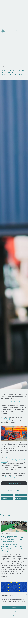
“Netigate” (9, 458)
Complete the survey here (14, 483)
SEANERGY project (6, 419)
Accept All (14, 607)
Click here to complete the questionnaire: (12, 402)
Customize (14, 611)
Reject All (14, 615)
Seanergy (11, 30)
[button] (7, 495)
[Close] (26, 594)
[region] (14, 605)
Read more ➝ (4, 576)
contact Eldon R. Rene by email (9, 477)
